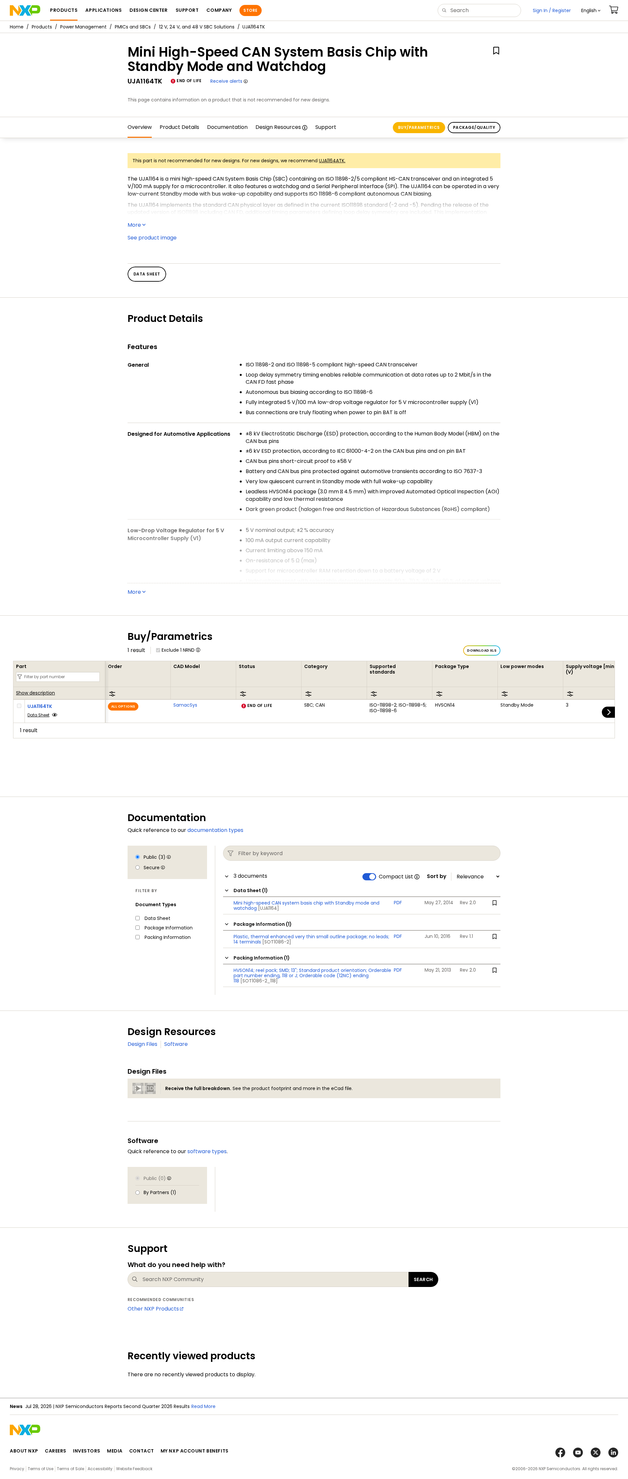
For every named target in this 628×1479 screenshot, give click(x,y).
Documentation (227, 127)
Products (42, 27)
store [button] (250, 10)
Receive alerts (226, 81)
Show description (35, 693)
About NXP (24, 1451)
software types (207, 1151)
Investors (86, 1451)
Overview (140, 127)
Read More (203, 1406)
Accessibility (100, 1468)
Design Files (142, 1044)
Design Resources (278, 127)
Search (423, 1279)
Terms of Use (40, 1468)
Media (115, 1451)
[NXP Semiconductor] (25, 10)
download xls (482, 650)
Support (325, 127)
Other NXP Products (153, 1308)
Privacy (17, 1468)
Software (176, 1044)
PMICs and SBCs (133, 27)
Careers (55, 1451)
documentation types (215, 830)
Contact (141, 1451)
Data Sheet (38, 715)
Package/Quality (474, 127)
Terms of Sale (70, 1468)
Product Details (179, 127)
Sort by (436, 876)
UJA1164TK (39, 706)
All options (123, 706)
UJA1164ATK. (332, 160)
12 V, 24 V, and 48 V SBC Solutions (197, 27)
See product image (152, 237)
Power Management (83, 27)
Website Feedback (134, 1468)
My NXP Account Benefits (195, 1451)
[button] (590, 10)
